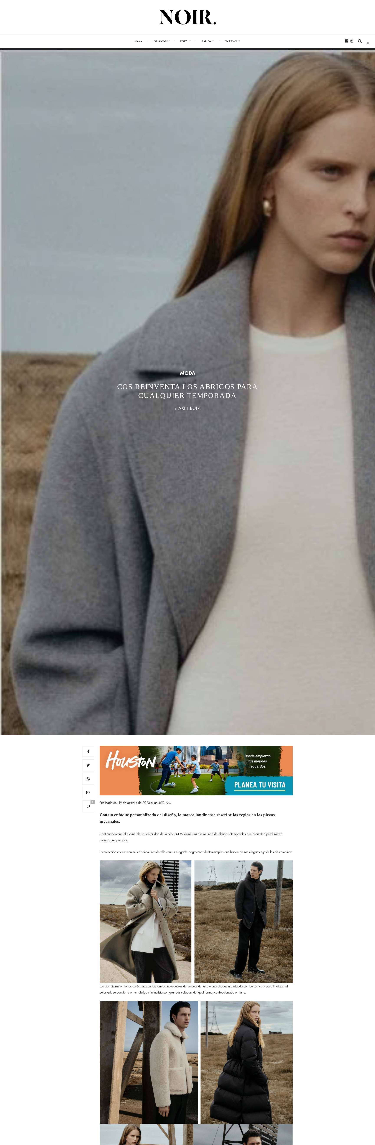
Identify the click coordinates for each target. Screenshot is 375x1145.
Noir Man (231, 40)
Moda (183, 40)
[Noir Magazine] (187, 17)
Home (138, 40)
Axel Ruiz (189, 408)
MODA (187, 373)
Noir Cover (159, 40)
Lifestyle (206, 40)
